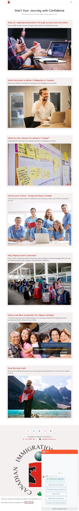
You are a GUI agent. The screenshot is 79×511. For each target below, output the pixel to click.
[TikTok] (50, 431)
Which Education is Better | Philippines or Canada (31, 80)
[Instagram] (45, 431)
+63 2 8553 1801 (30, 439)
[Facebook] (28, 431)
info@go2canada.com (49, 439)
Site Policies (29, 502)
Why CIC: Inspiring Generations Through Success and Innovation (38, 22)
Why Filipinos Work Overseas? (22, 255)
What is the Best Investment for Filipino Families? (31, 315)
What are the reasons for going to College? (28, 138)
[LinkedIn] (34, 431)
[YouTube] (39, 431)
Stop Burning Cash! (17, 368)
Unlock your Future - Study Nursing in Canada (30, 195)
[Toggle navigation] (71, 2)
